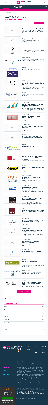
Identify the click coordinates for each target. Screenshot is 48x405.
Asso (36, 6)
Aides (35, 378)
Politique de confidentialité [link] (8, 402)
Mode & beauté (20, 7)
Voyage (25, 6)
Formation (5, 6)
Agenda (43, 6)
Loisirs (29, 374)
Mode (23, 375)
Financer (39, 378)
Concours (40, 381)
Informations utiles (21, 379)
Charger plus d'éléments (24, 291)
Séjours (34, 371)
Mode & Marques (24, 367)
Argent (33, 6)
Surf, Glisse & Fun (20, 370)
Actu (39, 6)
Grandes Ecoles (34, 9)
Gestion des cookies (33, 398)
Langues (30, 9)
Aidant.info (29, 393)
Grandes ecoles (23, 309)
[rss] (8, 2)
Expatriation (19, 364)
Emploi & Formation (25, 368)
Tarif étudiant (16, 7)
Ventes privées (34, 367)
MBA (38, 9)
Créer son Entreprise (27, 364)
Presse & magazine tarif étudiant (24, 381)
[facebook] (4, 2)
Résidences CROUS (29, 378)
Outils (33, 364)
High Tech (46, 7)
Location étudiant (20, 378)
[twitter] (6, 2)
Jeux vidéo (29, 382)
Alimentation (27, 375)
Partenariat (44, 347)
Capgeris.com (20, 391)
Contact (36, 346)
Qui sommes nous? (36, 351)
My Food (18, 368)
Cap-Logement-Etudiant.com (23, 392)
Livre (33, 382)
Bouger (23, 371)
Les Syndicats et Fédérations (29, 389)
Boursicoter (19, 386)
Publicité (44, 346)
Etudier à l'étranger (43, 9)
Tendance (36, 368)
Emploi (1, 6)
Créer (18, 388)
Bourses (39, 385)
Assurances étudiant (26, 386)
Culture (29, 6)
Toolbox (20, 9)
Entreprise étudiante (36, 388)
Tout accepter (8, 398)
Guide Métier (23, 319)
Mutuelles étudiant (36, 386)
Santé (29, 367)
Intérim (42, 363)
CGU (28, 346)
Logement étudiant (26, 377)
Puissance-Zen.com (34, 392)
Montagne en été (41, 370)
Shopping (40, 367)
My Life (40, 368)
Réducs (39, 375)
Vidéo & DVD (19, 382)
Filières (6, 9)
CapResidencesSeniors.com (29, 391)
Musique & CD (35, 381)
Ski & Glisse (19, 371)
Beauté (18, 367)
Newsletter (37, 347)
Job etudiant (22, 363)
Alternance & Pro (15, 9)
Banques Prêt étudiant (32, 385)
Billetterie (40, 382)
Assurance (37, 374)
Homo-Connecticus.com (22, 393)
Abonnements (25, 374)
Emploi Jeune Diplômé (35, 363)
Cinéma (24, 382)
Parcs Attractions (33, 370)
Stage (18, 363)
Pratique (23, 372)
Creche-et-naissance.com (38, 393)
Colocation (19, 377)
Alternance (28, 363)
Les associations (27, 388)
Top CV (22, 365)
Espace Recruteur (39, 364)
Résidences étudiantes (36, 377)
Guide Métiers (10, 9)
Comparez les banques (22, 385)
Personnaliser (8, 400)
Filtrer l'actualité (39, 23)
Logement (11, 6)
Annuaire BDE (20, 389)
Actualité (23, 9)
